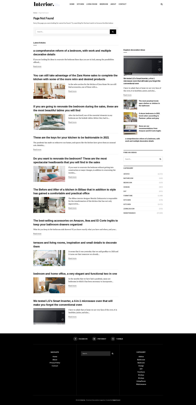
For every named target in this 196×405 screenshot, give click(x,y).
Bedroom (104, 4)
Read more (37, 66)
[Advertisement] (143, 27)
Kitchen (80, 4)
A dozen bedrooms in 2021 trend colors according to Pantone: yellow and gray (149, 115)
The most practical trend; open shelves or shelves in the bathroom (149, 103)
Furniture (128, 196)
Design (127, 187)
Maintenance (130, 213)
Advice (127, 174)
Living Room (91, 4)
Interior (83, 400)
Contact (122, 4)
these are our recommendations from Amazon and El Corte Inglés (150, 128)
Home (72, 4)
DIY (125, 191)
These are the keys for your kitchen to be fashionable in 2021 (71, 137)
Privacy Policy (55, 363)
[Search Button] (113, 31)
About (113, 4)
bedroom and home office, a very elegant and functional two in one (75, 273)
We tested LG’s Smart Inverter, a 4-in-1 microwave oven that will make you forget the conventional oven (142, 81)
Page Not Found (43, 13)
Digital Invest (116, 400)
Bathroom (128, 178)
